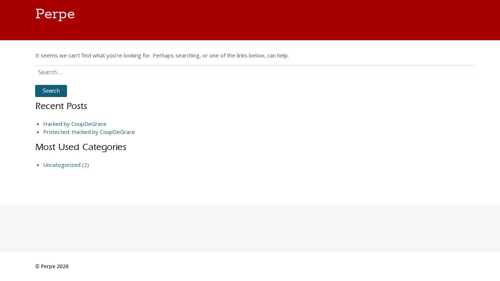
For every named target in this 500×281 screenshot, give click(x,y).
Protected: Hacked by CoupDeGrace (89, 131)
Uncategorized (62, 164)
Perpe (55, 14)
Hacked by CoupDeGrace (75, 123)
